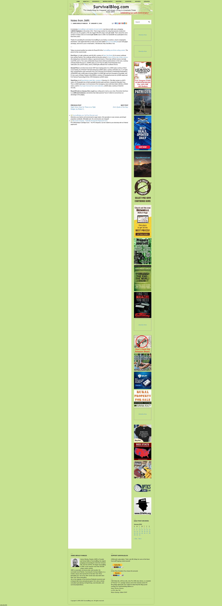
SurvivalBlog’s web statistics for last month (90, 29)
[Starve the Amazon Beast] (142, 344)
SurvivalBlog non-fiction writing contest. (114, 50)
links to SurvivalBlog (111, 41)
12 (144, 529)
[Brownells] (142, 221)
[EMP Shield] (142, 380)
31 (139, 535)
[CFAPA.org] (142, 506)
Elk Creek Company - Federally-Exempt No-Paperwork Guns (89, 120)
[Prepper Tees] (142, 433)
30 (137, 535)
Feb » (140, 538)
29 (134, 535)
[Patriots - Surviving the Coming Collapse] (142, 102)
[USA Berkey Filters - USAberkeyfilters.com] (142, 362)
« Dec (135, 538)
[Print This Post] (112, 23)
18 (142, 531)
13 (147, 529)
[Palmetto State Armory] (142, 133)
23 (137, 533)
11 (142, 529)
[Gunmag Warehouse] (142, 305)
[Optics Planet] (142, 488)
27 (147, 533)
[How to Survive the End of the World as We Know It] (142, 278)
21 (149, 531)
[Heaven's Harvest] (142, 75)
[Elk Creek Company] (142, 191)
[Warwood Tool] (142, 469)
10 (139, 529)
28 (149, 533)
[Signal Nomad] (142, 164)
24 (139, 533)
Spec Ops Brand (108, 55)
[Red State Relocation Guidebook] (142, 451)
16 (137, 531)
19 (144, 531)
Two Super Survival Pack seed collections (91, 86)
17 (139, 531)
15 (134, 531)
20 (147, 531)
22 (134, 533)
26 (144, 533)
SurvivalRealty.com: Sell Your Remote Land (84, 115)
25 (142, 533)
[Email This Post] (114, 23)
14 (149, 529)
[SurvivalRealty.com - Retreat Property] (142, 398)
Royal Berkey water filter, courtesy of (91, 80)
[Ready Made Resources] (142, 251)
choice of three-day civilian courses (118, 57)
